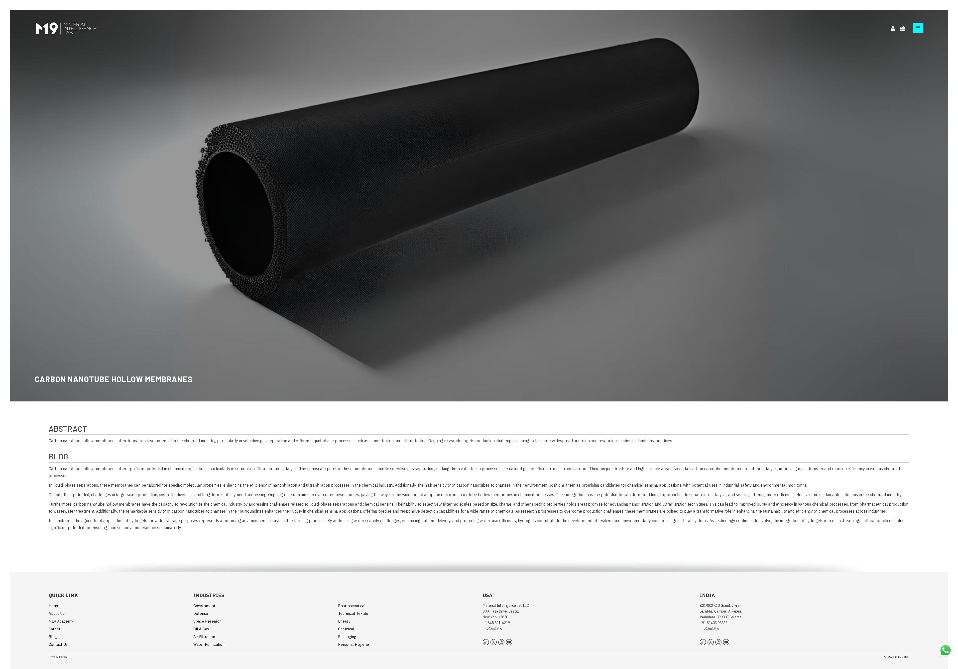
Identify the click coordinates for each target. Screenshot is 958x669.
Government (204, 605)
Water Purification (209, 644)
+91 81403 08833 (713, 623)
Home (54, 605)
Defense (200, 613)
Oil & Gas (201, 629)
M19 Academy (61, 621)
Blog (53, 636)
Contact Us (58, 644)
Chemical (346, 629)
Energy (344, 621)
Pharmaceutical (351, 605)
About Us (56, 613)
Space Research (207, 621)
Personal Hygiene (353, 644)
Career (54, 629)
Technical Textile (353, 613)
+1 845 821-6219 (496, 623)
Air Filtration (204, 636)
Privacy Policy (58, 657)
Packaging (347, 636)
